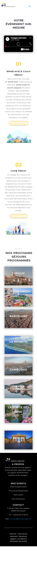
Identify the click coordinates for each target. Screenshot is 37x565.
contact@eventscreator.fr (20, 519)
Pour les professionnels (18, 491)
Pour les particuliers (18, 487)
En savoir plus (18, 123)
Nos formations (18, 499)
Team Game (18, 495)
